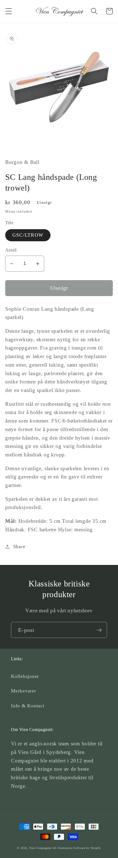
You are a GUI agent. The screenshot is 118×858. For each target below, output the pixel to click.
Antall (11, 250)
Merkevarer (23, 691)
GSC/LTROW (27, 235)
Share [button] (19, 546)
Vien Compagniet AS (43, 847)
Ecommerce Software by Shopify (79, 847)
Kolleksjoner (25, 676)
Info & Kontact (27, 705)
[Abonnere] (99, 630)
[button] (8, 11)
